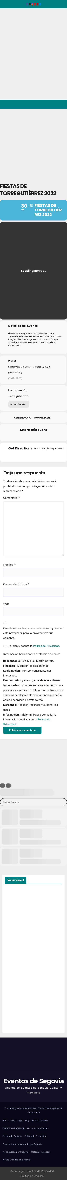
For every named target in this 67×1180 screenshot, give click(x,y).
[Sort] (8, 785)
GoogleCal (42, 417)
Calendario (22, 417)
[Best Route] (21, 455)
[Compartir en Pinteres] (33, 437)
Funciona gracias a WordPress (21, 1108)
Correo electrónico (16, 584)
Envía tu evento (40, 1120)
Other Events (17, 404)
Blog (27, 1120)
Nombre (9, 564)
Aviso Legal (16, 1120)
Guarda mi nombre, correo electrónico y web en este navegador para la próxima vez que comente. (33, 633)
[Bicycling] (46, 455)
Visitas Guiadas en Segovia (16, 1159)
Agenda (13, 1016)
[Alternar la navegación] (62, 104)
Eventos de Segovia (7, 30)
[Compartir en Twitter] (20, 437)
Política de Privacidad (46, 645)
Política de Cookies (12, 1136)
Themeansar (33, 1112)
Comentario (11, 497)
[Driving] (27, 455)
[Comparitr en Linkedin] (26, 437)
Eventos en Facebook (13, 1128)
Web (6, 603)
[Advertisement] (33, 144)
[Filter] (2, 785)
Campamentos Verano (16, 904)
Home (5, 1120)
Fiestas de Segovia (13, 940)
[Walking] (40, 455)
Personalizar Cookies (38, 1128)
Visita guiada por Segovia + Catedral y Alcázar (26, 1152)
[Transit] (33, 455)
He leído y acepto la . (33, 645)
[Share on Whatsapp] (39, 437)
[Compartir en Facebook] (13, 437)
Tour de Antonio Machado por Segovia (22, 1144)
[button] (50, 104)
